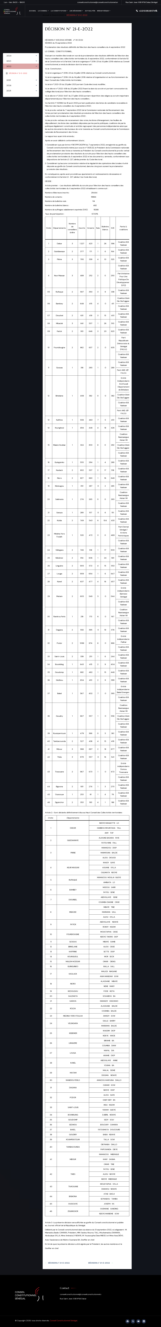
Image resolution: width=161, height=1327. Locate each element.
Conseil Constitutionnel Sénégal (63, 1320)
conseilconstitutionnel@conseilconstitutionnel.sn (97, 2)
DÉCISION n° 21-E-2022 (59, 1263)
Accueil (32, 11)
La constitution (58, 11)
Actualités (90, 11)
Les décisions (75, 11)
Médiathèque (103, 11)
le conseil (42, 11)
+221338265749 (148, 10)
